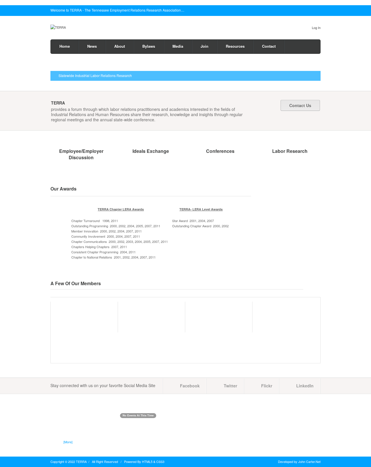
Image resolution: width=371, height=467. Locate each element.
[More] (67, 441)
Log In (316, 27)
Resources (235, 46)
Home (64, 46)
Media (177, 46)
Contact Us (300, 105)
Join (204, 46)
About (119, 46)
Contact (269, 46)
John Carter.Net (309, 461)
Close (319, 10)
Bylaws (148, 46)
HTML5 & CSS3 (153, 461)
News (92, 46)
